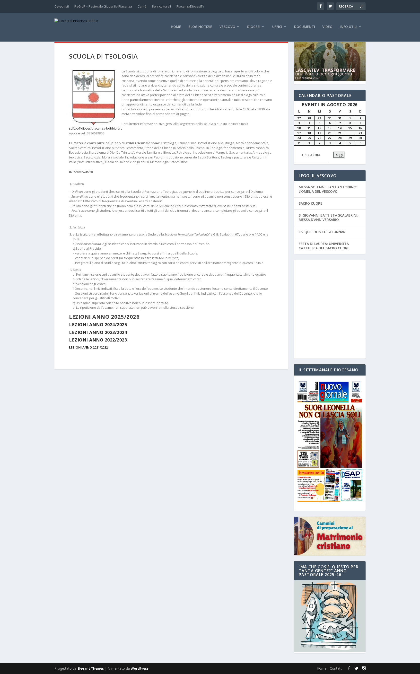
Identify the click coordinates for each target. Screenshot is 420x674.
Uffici (277, 27)
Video (327, 27)
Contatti (336, 668)
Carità (142, 6)
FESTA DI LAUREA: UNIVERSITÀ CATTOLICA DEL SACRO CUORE (324, 245)
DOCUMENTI (304, 27)
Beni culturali (161, 6)
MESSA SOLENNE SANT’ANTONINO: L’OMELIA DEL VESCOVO (328, 189)
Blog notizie (200, 27)
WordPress (140, 668)
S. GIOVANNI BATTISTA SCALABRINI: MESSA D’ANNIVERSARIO (328, 217)
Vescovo (227, 27)
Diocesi (253, 27)
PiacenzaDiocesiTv (190, 6)
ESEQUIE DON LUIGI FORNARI (322, 231)
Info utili (348, 27)
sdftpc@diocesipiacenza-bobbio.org (95, 128)
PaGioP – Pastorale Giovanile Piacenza (103, 6)
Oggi (339, 155)
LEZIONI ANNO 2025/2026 (104, 316)
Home (176, 27)
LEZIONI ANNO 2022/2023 (98, 340)
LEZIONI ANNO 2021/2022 (88, 347)
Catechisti (61, 6)
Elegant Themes (91, 668)
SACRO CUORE (310, 203)
